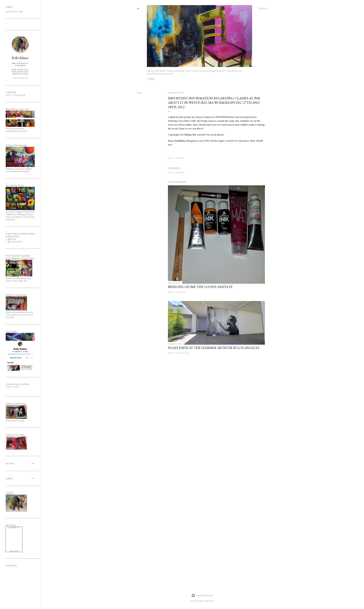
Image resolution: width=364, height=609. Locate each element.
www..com (14, 527)
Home (151, 79)
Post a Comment (176, 173)
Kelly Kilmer (20, 58)
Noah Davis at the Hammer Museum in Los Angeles (213, 348)
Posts (13, 239)
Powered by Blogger (204, 595)
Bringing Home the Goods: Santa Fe (200, 287)
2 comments (180, 292)
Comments (16, 241)
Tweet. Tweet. (13, 387)
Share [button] (139, 93)
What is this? (14, 551)
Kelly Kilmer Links (14, 11)
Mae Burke (209, 601)
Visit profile (20, 78)
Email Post (179, 158)
